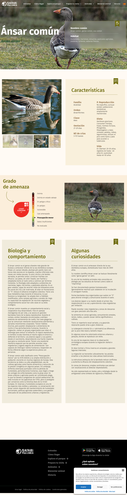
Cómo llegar (39, 4)
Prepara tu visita (72, 4)
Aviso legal (112, 491)
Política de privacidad (102, 491)
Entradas (27, 4)
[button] (123, 470)
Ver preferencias (116, 487)
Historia (117, 4)
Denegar (100, 487)
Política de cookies (90, 491)
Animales (88, 4)
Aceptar (83, 487)
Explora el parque (54, 4)
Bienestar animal (104, 4)
